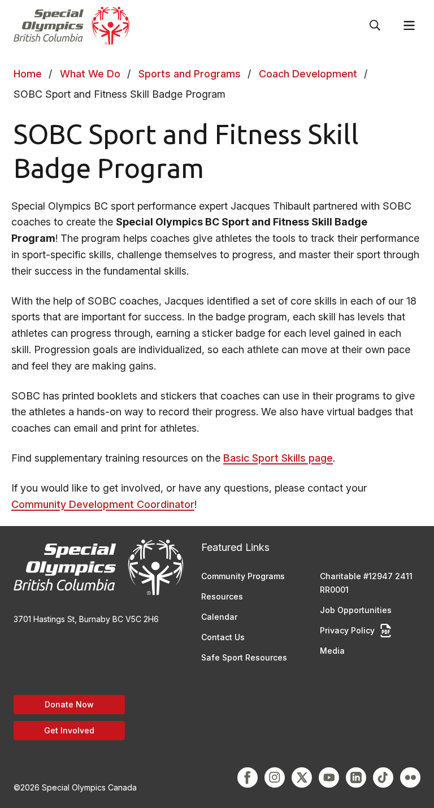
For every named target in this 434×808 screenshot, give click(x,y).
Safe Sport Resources (244, 657)
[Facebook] (247, 777)
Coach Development (308, 74)
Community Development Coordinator (102, 504)
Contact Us (223, 637)
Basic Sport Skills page (278, 458)
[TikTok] (383, 777)
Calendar (219, 617)
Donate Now (69, 704)
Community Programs (243, 576)
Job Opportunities (356, 610)
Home (28, 74)
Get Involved (69, 730)
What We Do (90, 74)
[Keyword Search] (375, 25)
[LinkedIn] (356, 777)
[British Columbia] (71, 26)
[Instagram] (274, 777)
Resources (222, 596)
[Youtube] (329, 777)
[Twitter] (302, 777)
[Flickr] (410, 777)
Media (332, 650)
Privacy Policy (347, 630)
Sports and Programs (189, 74)
